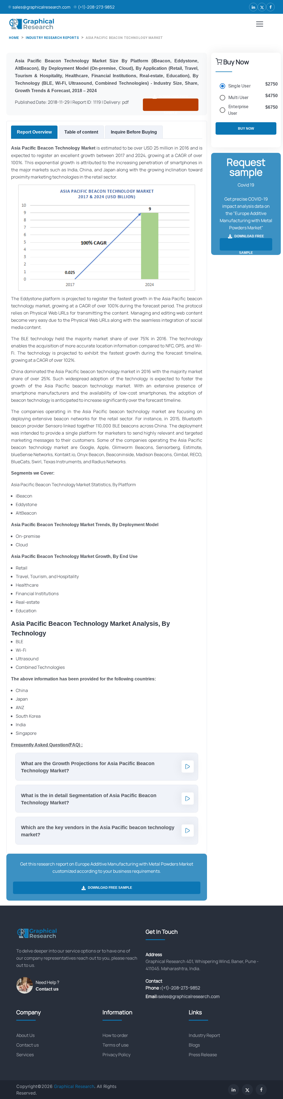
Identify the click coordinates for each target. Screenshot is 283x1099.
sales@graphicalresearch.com (41, 7)
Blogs (194, 1045)
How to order (115, 1035)
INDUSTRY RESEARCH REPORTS (52, 38)
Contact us (47, 989)
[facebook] (270, 7)
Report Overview (34, 132)
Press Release (203, 1055)
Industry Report (204, 1035)
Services (25, 1055)
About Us (25, 1035)
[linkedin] (253, 7)
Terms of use (116, 1045)
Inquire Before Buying (134, 132)
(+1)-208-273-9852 (96, 7)
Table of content (81, 132)
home (14, 38)
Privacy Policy (116, 1055)
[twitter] (262, 7)
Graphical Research (74, 1086)
